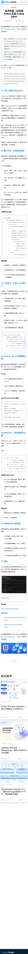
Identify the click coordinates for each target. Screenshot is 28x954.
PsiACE (8, 21)
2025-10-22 (21, 21)
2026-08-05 (24, 758)
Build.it (7, 598)
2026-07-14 (24, 800)
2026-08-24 (24, 717)
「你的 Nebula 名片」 (9, 29)
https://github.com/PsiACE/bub (10, 608)
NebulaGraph (7, 717)
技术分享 (14, 661)
